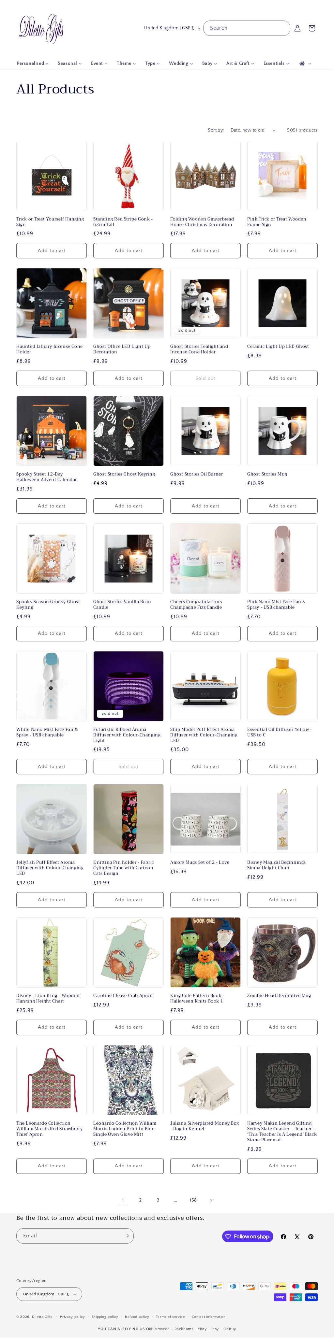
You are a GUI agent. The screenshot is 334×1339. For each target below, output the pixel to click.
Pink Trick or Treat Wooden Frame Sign (277, 222)
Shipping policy (105, 1317)
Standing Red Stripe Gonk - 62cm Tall (123, 222)
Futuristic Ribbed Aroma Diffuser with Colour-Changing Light (126, 735)
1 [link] (123, 1200)
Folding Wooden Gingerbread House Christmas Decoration (202, 222)
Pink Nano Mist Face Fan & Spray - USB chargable (276, 604)
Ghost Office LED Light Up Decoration (122, 349)
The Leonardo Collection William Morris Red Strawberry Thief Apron (49, 1129)
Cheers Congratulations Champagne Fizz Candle (196, 604)
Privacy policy (72, 1317)
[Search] (283, 28)
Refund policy (137, 1317)
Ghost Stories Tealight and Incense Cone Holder (199, 349)
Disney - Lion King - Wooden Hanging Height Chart (48, 998)
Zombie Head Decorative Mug (279, 996)
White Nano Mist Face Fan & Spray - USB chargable (47, 732)
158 (193, 1200)
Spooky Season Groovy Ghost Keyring (48, 604)
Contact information (209, 1317)
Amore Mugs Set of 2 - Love (200, 862)
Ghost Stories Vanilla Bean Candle (122, 604)
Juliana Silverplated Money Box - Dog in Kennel (204, 1126)
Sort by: (216, 130)
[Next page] (211, 1200)
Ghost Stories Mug (267, 474)
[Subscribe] (126, 1236)
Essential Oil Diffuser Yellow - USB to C (279, 732)
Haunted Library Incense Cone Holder (49, 349)
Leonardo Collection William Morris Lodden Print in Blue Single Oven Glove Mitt (124, 1129)
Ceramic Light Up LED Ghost (278, 346)
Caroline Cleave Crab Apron (123, 996)
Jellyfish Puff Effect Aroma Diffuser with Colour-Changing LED (50, 868)
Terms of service (170, 1317)
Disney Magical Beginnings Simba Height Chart (276, 865)
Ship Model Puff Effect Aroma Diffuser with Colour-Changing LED (203, 735)
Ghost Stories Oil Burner (196, 474)
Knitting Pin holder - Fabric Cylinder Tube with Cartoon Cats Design (123, 868)
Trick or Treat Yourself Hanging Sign (50, 222)
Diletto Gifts (42, 1317)
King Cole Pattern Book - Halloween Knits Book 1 (197, 998)
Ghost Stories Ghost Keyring (124, 474)
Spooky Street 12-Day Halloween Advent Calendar (46, 477)
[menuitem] (32, 63)
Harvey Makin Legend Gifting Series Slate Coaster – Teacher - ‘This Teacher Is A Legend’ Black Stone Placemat (282, 1132)
